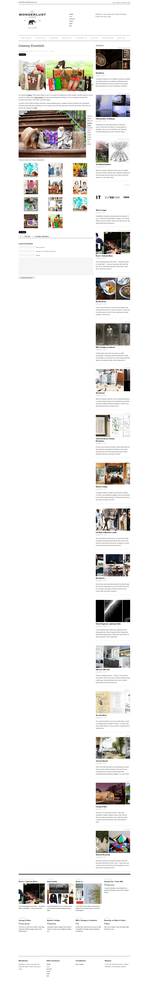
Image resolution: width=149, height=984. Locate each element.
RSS (70, 26)
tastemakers (45, 236)
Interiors (53, 38)
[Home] (32, 30)
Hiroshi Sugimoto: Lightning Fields (108, 624)
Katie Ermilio (52, 881)
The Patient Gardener (103, 164)
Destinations (127, 781)
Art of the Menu (101, 715)
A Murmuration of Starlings (105, 119)
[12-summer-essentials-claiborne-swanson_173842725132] (31, 228)
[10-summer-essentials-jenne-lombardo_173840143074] (31, 211)
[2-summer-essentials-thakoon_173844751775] (55, 177)
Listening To (81, 38)
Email (70, 23)
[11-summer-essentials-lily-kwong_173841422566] (55, 211)
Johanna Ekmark (102, 761)
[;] (31, 177)
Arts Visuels (26, 38)
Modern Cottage (101, 487)
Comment (51, 51)
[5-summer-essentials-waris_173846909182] (55, 194)
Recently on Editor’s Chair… (115, 920)
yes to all (128, 553)
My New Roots (101, 301)
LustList (94, 38)
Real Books (100, 73)
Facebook (72, 19)
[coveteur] (55, 228)
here (35, 108)
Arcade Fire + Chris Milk (113, 881)
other (36, 97)
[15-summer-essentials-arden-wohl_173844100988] (80, 211)
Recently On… (101, 578)
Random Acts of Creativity (124, 48)
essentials (38, 236)
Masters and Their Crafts (124, 230)
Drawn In (79, 881)
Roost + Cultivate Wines (104, 256)
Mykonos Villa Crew (103, 669)
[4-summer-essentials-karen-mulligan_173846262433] (31, 194)
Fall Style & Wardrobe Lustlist (106, 532)
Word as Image (101, 210)
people (41, 97)
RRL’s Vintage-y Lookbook (105, 347)
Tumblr (71, 14)
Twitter (71, 21)
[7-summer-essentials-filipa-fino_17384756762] (80, 194)
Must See (121, 38)
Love (70, 16)
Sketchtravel (100, 393)
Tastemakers (108, 38)
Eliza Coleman (29, 51)
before (30, 95)
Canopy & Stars (101, 807)
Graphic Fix (67, 38)
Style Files (41, 38)
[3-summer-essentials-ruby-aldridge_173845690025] (80, 177)
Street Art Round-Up (103, 855)
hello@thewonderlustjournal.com (28, 2)
